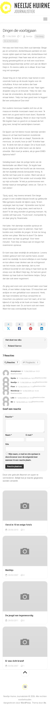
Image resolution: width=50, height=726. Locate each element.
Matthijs (9, 570)
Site (7, 444)
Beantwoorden (16, 374)
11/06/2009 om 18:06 (28, 382)
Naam (8, 435)
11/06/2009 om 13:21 (32, 371)
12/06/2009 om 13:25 (30, 391)
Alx (44, 703)
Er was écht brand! (14, 661)
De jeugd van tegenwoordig (19, 615)
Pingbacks (32, 362)
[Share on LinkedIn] (41, 326)
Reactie (9, 417)
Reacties (12, 362)
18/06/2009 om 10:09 (24, 402)
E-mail (29, 435)
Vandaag (39, 36)
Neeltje (29, 36)
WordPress (26, 703)
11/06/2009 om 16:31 (27, 378)
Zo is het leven (10, 41)
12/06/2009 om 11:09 (26, 387)
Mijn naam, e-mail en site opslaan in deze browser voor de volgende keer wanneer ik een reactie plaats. (22, 457)
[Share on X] (8, 326)
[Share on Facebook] (19, 326)
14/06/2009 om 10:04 (25, 398)
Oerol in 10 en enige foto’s (18, 524)
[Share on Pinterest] (30, 326)
